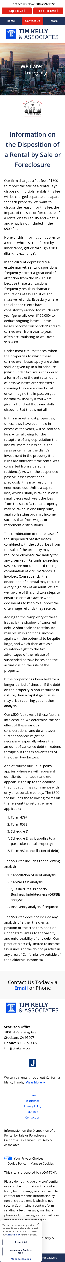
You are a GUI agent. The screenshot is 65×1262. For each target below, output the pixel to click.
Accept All (21, 1242)
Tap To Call (16, 11)
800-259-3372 (27, 1043)
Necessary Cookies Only (21, 1251)
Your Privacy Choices (28, 1158)
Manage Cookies (42, 1163)
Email (21, 987)
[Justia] (32, 1063)
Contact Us (32, 21)
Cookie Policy (17, 1163)
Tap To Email (48, 11)
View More (34, 1082)
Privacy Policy (32, 1106)
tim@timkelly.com (18, 1048)
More (54, 21)
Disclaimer (32, 1101)
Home (11, 21)
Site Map (32, 1112)
